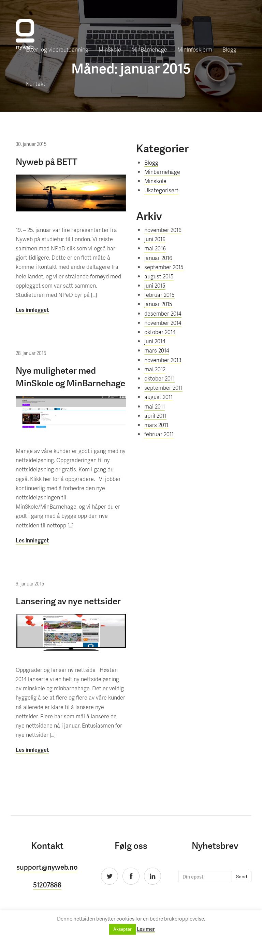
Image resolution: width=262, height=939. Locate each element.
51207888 (47, 884)
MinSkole (110, 49)
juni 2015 (154, 285)
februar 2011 (159, 434)
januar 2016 (158, 258)
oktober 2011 (159, 378)
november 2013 (162, 360)
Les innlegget (32, 310)
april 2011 (155, 415)
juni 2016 (154, 239)
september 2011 (163, 387)
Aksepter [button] (122, 929)
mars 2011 (156, 425)
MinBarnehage (149, 49)
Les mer (146, 929)
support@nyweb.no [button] (47, 867)
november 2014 (162, 323)
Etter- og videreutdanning (57, 49)
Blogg (229, 49)
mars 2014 (156, 350)
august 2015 (159, 276)
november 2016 (162, 230)
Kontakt (35, 83)
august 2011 (158, 397)
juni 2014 (154, 341)
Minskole (155, 181)
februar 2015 (159, 295)
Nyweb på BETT (46, 161)
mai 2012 (154, 369)
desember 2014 (162, 313)
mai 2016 (155, 248)
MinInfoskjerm (194, 49)
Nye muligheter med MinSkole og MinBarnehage (70, 376)
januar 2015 (158, 304)
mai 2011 (154, 406)
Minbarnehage (162, 172)
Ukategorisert (161, 190)
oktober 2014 (160, 332)
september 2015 (164, 267)
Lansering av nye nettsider (68, 600)
